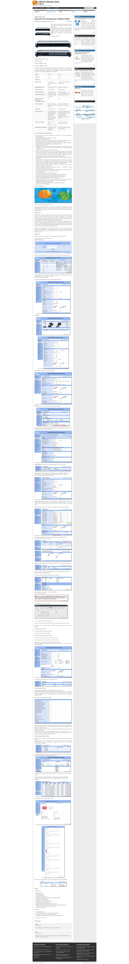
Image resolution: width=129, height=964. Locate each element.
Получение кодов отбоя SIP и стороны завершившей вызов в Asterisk (43, 952)
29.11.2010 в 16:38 (38, 933)
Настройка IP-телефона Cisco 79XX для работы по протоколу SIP (64, 947)
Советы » (77, 50)
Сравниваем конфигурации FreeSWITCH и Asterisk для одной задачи (42, 955)
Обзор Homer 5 (78, 88)
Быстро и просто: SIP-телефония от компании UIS (85, 37)
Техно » (76, 68)
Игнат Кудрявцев (42, 21)
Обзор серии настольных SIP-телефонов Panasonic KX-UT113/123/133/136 (63, 955)
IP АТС (45, 917)
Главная (36, 16)
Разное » (77, 35)
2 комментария (69, 21)
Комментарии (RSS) (40, 962)
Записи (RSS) (35, 962)
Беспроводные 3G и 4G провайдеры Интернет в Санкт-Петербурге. (64, 958)
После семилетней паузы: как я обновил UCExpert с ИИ (43, 947)
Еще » (94, 32)
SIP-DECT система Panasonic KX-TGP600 (63, 949)
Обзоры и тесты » (78, 86)
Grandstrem (39, 917)
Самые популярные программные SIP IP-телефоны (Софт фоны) (63, 952)
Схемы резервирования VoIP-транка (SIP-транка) (84, 18)
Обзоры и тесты (42, 16)
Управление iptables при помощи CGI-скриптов (84, 70)
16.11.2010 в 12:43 (38, 925)
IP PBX (42, 917)
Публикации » (78, 16)
